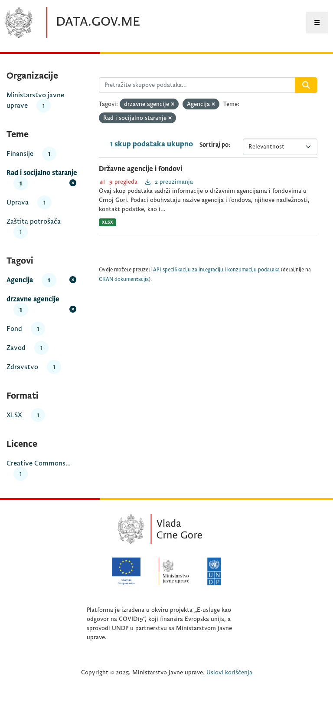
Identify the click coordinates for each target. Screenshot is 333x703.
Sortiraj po (214, 145)
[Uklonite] (172, 104)
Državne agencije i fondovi (140, 169)
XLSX (107, 222)
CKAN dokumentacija (124, 279)
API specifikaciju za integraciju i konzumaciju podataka (216, 270)
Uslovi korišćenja (229, 672)
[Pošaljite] (306, 85)
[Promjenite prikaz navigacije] (317, 22)
